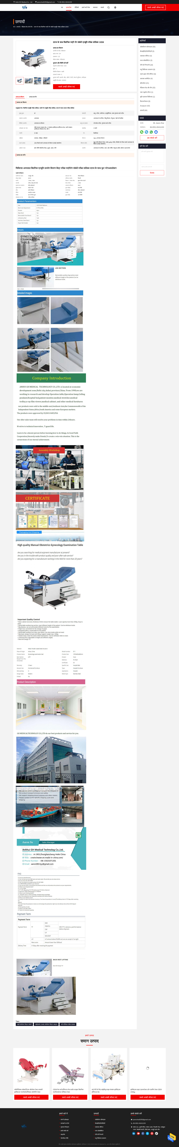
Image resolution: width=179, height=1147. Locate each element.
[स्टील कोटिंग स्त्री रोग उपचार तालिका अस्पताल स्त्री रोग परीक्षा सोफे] (148, 1068)
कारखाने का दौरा (65, 1123)
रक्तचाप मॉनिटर (99, 1127)
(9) (147, 69)
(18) (146, 65)
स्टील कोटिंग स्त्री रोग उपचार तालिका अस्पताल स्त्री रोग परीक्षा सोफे (147, 1091)
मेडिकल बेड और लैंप (27, 27)
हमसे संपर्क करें (64, 1131)
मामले (102, 7)
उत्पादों (68, 7)
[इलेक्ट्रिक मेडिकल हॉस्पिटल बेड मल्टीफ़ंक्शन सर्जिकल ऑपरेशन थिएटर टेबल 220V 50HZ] (109, 1068)
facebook (142, 1133)
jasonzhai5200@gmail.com (46, 2)
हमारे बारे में (85, 7)
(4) (146, 56)
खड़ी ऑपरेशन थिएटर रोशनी (24, 1024)
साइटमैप (63, 1134)
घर (62, 7)
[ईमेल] (156, 132)
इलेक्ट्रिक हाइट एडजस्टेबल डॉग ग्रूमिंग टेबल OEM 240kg (68, 1091)
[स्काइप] (146, 132)
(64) (143, 110)
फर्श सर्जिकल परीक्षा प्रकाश (68, 1024)
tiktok (156, 1133)
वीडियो (77, 7)
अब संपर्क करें (152, 138)
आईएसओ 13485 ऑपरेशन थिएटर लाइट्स (46, 1024)
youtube (138, 1133)
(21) (144, 83)
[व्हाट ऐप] (151, 132)
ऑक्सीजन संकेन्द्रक (100, 1119)
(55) (147, 47)
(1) (146, 92)
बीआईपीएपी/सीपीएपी (100, 1123)
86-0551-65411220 (65, 2)
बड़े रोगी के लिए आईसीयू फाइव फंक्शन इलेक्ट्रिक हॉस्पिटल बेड (28, 1091)
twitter (147, 1133)
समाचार (95, 7)
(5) (147, 51)
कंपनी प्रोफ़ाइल (65, 1119)
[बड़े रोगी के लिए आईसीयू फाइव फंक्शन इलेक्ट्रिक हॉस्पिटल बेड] (31, 1068)
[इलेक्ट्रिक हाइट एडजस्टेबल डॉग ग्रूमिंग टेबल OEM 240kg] (70, 1068)
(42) (145, 106)
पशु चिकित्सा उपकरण (100, 1138)
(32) (147, 88)
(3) (146, 60)
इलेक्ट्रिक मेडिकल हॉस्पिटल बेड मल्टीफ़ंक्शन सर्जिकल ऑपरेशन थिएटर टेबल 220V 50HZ (108, 1091)
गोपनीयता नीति (64, 1138)
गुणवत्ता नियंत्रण (65, 1127)
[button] (49, 80)
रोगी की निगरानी (99, 1134)
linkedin (133, 1133)
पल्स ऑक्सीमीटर (99, 1131)
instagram (152, 1133)
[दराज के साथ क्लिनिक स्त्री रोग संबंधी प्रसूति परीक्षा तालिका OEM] (33, 58)
